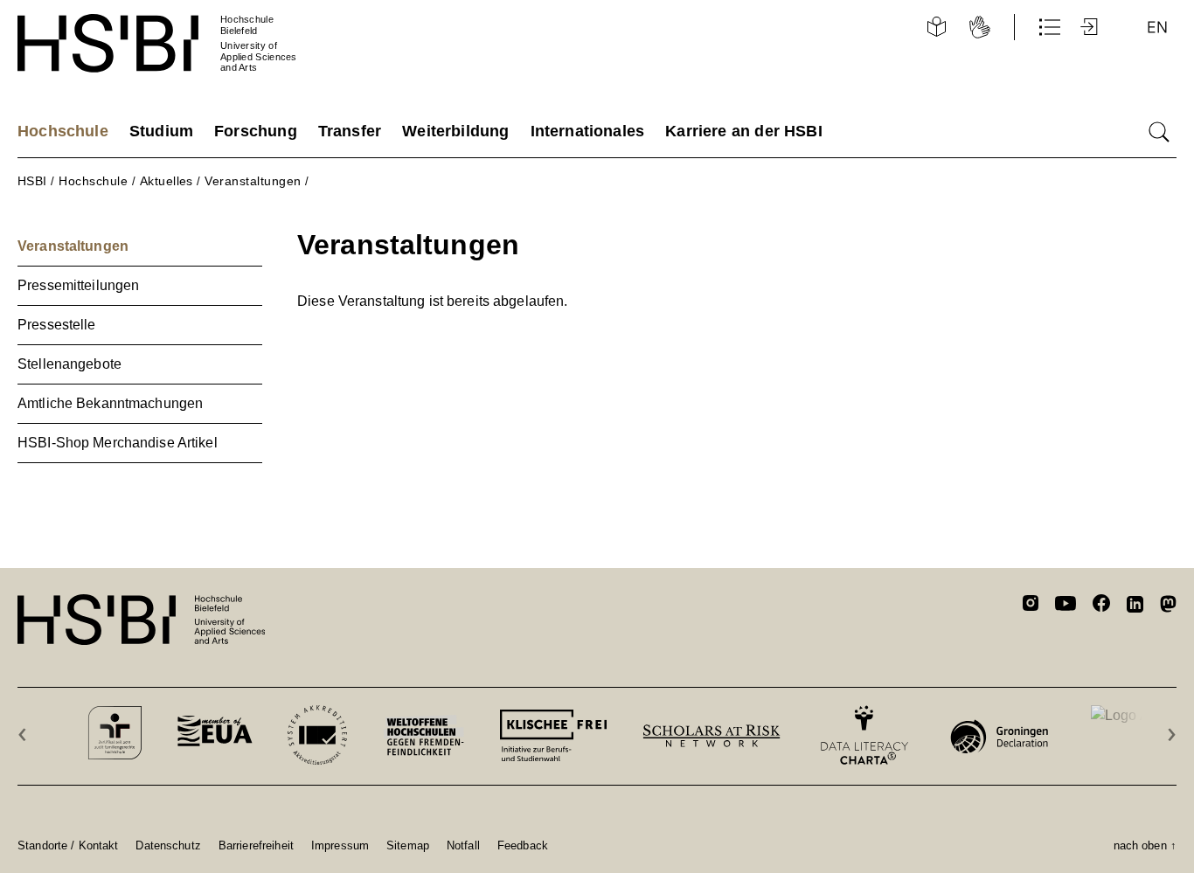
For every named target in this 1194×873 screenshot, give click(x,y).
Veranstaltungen (253, 181)
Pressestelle (56, 324)
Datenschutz (167, 845)
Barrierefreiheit (256, 845)
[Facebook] (1101, 606)
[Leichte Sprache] (936, 27)
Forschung (255, 131)
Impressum (340, 845)
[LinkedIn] (1135, 606)
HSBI (32, 181)
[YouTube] (1065, 605)
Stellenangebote (69, 364)
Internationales (588, 131)
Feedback (522, 845)
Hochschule (62, 131)
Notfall (463, 845)
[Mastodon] (1168, 607)
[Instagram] (1030, 605)
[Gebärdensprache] (980, 27)
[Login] (1091, 27)
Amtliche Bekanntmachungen (110, 403)
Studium (161, 131)
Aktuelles (166, 181)
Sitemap (407, 845)
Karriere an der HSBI (744, 131)
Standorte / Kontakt (67, 845)
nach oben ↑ (1145, 845)
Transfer (349, 131)
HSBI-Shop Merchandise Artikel (117, 442)
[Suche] (1159, 132)
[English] (1157, 27)
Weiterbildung (455, 131)
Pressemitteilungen (78, 285)
